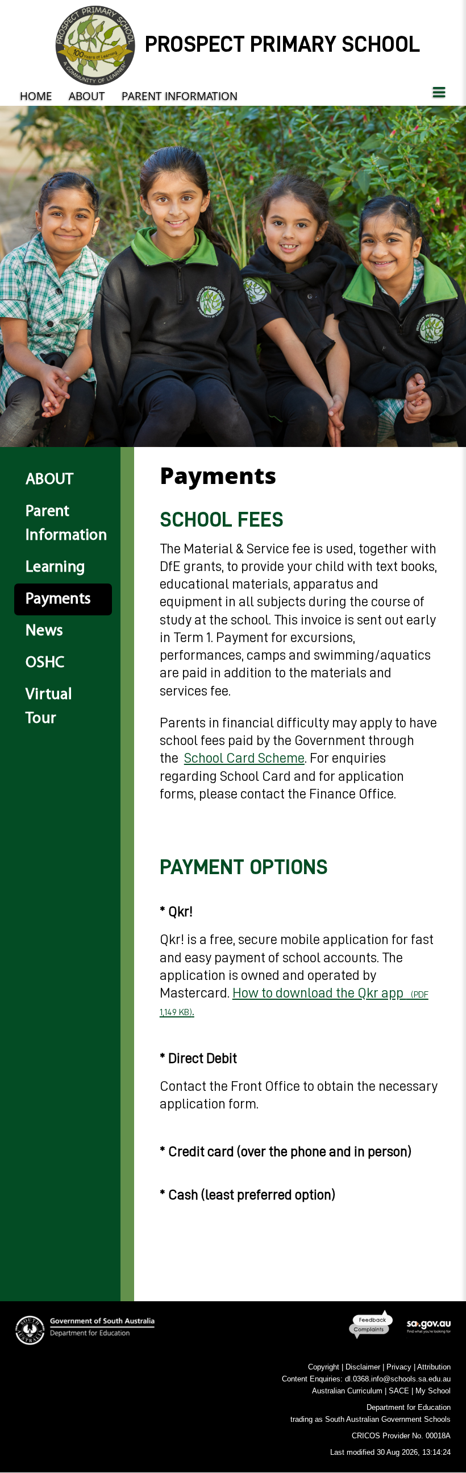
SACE (399, 1391)
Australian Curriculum (347, 1391)
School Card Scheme (244, 758)
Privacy (398, 1367)
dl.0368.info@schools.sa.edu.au (398, 1379)
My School (433, 1391)
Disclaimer (363, 1367)
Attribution (434, 1367)
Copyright (323, 1367)
